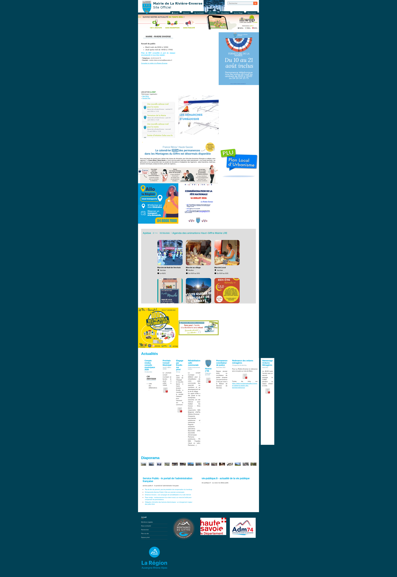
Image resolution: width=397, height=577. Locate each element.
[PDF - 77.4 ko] (267, 391)
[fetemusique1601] (183, 464)
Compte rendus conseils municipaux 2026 (150, 365)
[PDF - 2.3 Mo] (208, 380)
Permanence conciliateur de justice (221, 363)
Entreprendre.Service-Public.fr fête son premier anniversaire (164, 492)
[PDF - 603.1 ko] (165, 390)
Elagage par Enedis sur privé (179, 365)
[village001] (191, 464)
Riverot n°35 (208, 370)
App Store (145, 96)
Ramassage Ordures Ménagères (267, 363)
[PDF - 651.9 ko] (179, 409)
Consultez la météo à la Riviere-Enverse (154, 63)
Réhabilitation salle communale (194, 363)
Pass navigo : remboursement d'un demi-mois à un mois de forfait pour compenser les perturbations (168, 498)
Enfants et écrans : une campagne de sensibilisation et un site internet (168, 495)
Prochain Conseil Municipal (167, 363)
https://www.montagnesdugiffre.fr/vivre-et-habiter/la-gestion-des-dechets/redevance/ (245, 385)
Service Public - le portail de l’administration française (167, 480)
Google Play (146, 98)
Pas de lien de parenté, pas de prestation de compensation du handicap (168, 489)
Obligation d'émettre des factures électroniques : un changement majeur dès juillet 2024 (168, 503)
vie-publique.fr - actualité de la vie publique (226, 478)
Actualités (149, 353)
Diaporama (150, 458)
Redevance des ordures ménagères (242, 362)
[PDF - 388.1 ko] (245, 376)
